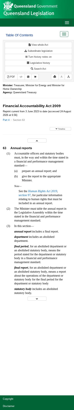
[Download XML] (21, 77)
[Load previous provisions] (37, 141)
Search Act (39, 68)
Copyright (8, 398)
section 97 (25, 195)
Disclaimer (8, 406)
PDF (12, 76)
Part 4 (6, 120)
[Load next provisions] (37, 299)
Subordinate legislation (40, 50)
